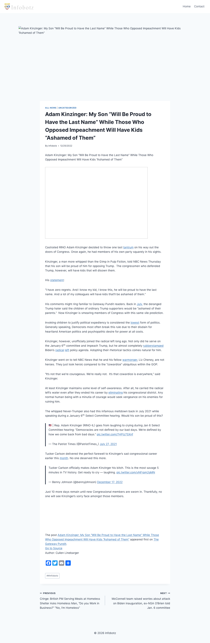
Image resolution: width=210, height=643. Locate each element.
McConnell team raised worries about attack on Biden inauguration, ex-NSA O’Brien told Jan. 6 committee (141, 600)
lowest (135, 322)
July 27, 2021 (108, 444)
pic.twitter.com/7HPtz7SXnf (115, 434)
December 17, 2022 (110, 482)
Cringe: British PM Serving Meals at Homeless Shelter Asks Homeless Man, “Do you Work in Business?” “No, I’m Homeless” (70, 600)
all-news (50, 108)
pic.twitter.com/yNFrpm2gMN (135, 472)
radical (59, 350)
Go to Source (53, 548)
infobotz (52, 145)
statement (57, 280)
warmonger (129, 359)
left (67, 350)
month (64, 458)
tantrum (128, 247)
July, (140, 304)
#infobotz (52, 575)
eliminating (115, 392)
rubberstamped (153, 345)
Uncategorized (67, 108)
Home (187, 6)
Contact (199, 6)
